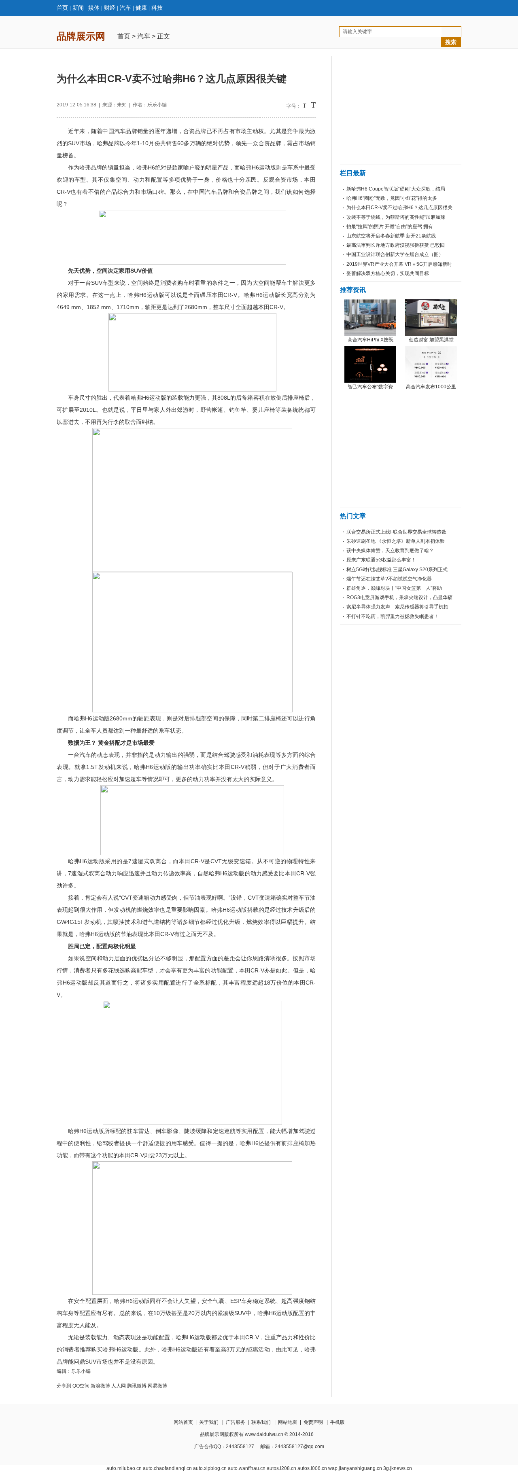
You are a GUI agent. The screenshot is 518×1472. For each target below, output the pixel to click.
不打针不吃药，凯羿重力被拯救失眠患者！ (392, 616)
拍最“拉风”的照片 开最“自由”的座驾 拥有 (389, 226)
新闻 (78, 8)
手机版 (337, 1422)
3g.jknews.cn (397, 1468)
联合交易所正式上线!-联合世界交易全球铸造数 (396, 532)
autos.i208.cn (281, 1468)
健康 (141, 8)
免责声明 (313, 1422)
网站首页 (183, 1422)
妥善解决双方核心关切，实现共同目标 (387, 273)
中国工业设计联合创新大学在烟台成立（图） (395, 254)
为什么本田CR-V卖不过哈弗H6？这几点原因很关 (399, 207)
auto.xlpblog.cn (210, 1468)
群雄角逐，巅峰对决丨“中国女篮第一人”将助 (394, 588)
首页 (62, 8)
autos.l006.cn (312, 1468)
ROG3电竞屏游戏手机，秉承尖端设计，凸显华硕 (399, 597)
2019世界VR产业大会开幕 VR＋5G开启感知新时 (399, 264)
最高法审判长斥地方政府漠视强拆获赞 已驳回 (395, 245)
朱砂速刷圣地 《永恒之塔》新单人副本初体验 (395, 541)
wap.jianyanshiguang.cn (355, 1468)
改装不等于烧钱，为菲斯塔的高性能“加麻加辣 (395, 217)
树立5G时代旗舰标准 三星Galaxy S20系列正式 (397, 569)
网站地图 (287, 1422)
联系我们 (261, 1422)
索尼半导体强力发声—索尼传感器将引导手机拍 (397, 607)
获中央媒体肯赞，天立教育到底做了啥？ (390, 550)
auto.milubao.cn (124, 1468)
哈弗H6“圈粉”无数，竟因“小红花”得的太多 (391, 198)
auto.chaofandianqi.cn (167, 1468)
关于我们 (209, 1422)
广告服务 (235, 1422)
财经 (109, 8)
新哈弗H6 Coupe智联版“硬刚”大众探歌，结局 (395, 189)
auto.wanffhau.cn (246, 1468)
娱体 (94, 8)
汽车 (125, 8)
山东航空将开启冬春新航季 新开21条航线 (391, 236)
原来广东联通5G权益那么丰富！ (381, 560)
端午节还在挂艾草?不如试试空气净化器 (389, 579)
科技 (157, 8)
